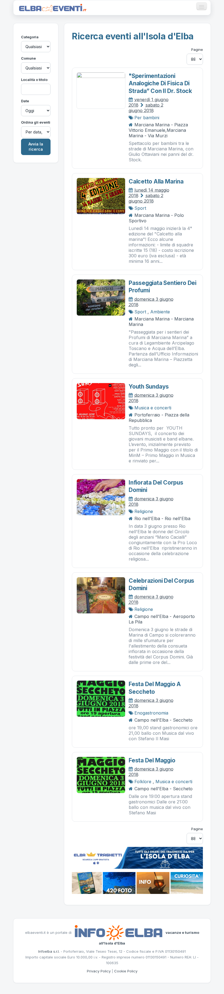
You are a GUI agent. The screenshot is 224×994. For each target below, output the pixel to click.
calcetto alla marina (156, 181)
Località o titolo (34, 79)
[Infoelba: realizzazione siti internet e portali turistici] (118, 932)
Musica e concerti (152, 407)
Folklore (142, 781)
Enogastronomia (151, 713)
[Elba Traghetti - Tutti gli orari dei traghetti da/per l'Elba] (137, 857)
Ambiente (160, 311)
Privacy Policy (99, 971)
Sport (140, 208)
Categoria (30, 37)
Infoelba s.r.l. (49, 951)
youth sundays (149, 386)
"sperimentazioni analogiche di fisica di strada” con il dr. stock (160, 83)
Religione (143, 511)
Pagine (197, 49)
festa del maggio (152, 760)
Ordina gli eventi (35, 122)
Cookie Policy (125, 971)
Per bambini (146, 117)
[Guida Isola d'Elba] (137, 882)
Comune (28, 58)
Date (25, 101)
